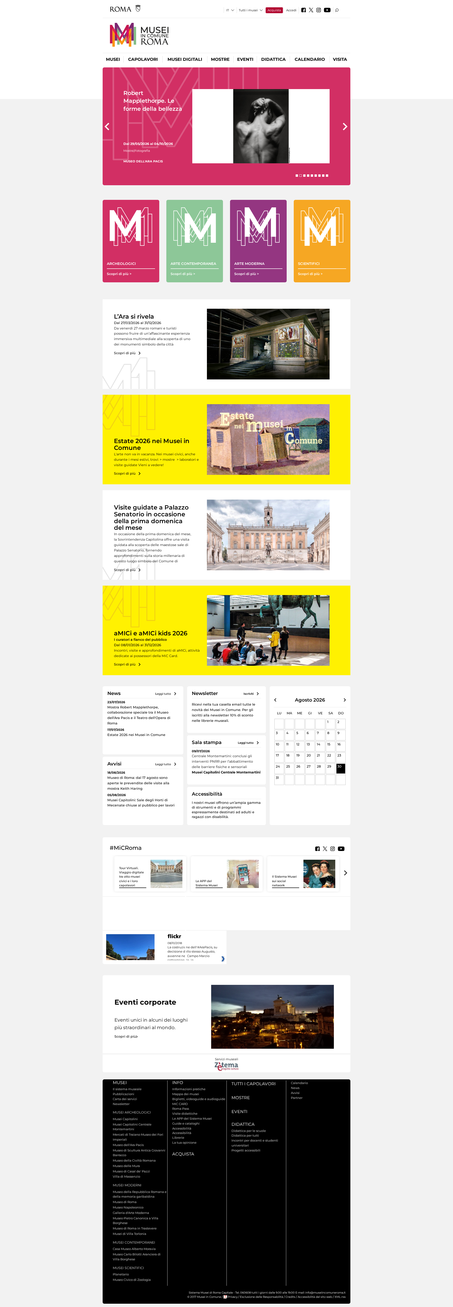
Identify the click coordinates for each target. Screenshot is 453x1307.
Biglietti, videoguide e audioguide (198, 1099)
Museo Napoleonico (128, 1207)
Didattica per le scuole (248, 1131)
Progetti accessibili (245, 1150)
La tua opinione (184, 1142)
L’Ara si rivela (134, 316)
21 (318, 755)
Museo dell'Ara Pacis (128, 1145)
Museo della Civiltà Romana (134, 1160)
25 (288, 766)
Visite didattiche (184, 1113)
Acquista (274, 10)
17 (277, 755)
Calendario (310, 59)
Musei (113, 59)
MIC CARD (180, 1104)
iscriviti (248, 693)
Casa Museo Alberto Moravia (134, 1249)
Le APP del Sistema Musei (192, 1118)
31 (277, 778)
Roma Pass (180, 1108)
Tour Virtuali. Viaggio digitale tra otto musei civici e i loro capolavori (131, 876)
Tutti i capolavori (253, 1083)
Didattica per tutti (245, 1135)
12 (297, 744)
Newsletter (121, 1104)
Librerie (178, 1137)
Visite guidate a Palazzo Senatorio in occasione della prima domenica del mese (151, 517)
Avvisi (295, 1093)
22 (329, 755)
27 (308, 766)
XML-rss (340, 1297)
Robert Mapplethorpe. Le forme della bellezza (152, 101)
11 (287, 744)
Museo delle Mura (126, 1166)
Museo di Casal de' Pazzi (131, 1171)
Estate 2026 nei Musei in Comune (151, 444)
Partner (296, 1098)
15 (328, 744)
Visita (340, 59)
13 (308, 744)
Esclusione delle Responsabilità (261, 1297)
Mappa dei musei (185, 1094)
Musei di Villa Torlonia (129, 1234)
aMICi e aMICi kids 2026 (150, 633)
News (295, 1088)
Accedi (291, 10)
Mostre (220, 59)
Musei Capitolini (125, 1119)
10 (277, 744)
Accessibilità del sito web (315, 1297)
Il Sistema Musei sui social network (284, 881)
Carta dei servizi (125, 1099)
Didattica (273, 59)
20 (309, 755)
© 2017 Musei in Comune (204, 1297)
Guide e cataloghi (186, 1123)
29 (329, 766)
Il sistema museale (127, 1089)
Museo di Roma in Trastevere (135, 1228)
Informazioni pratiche (189, 1089)
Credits (290, 1297)
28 (319, 766)
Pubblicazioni (123, 1094)
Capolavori (143, 59)
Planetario (121, 1274)
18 (287, 755)
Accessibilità (181, 1128)
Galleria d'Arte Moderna (131, 1213)
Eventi (245, 59)
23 (339, 755)
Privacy (233, 1297)
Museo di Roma (125, 1202)
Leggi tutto (163, 693)
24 (278, 766)
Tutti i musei (248, 10)
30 (339, 766)
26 (298, 766)
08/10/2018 (192, 951)
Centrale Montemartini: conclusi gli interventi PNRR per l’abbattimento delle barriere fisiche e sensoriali (222, 761)
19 (298, 755)
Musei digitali (185, 59)
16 (339, 744)
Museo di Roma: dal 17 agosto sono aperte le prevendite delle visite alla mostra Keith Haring (138, 783)
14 (318, 744)
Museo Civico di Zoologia (132, 1280)
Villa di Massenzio (126, 1176)
